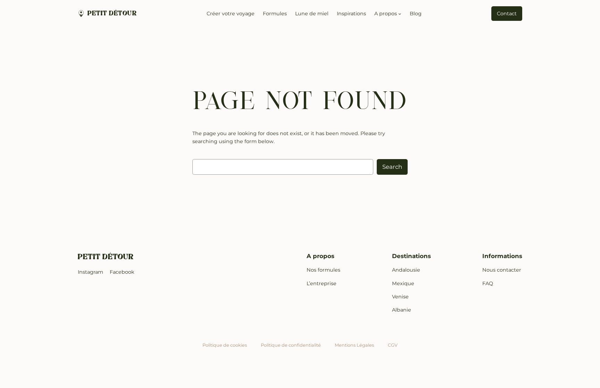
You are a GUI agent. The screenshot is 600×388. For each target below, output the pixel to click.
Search (392, 166)
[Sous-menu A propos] (399, 13)
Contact (507, 13)
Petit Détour (112, 13)
